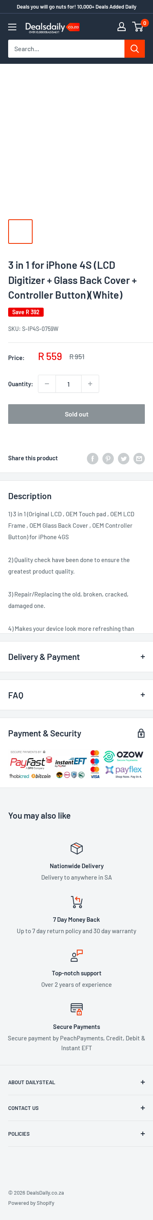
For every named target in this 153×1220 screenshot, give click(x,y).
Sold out (77, 414)
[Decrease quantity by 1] (46, 383)
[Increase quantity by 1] (90, 383)
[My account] (122, 26)
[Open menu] (12, 27)
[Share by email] (139, 458)
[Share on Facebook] (92, 458)
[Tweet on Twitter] (123, 458)
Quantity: (20, 383)
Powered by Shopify (31, 1203)
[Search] (134, 49)
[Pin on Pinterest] (108, 458)
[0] (138, 27)
